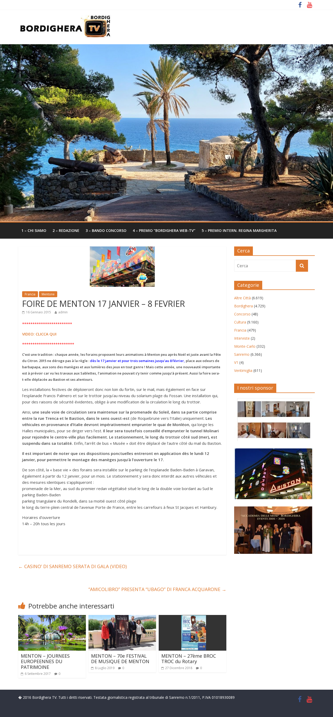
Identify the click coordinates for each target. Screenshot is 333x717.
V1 (236, 362)
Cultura (240, 322)
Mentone (48, 294)
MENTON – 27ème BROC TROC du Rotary (188, 659)
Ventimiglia (243, 370)
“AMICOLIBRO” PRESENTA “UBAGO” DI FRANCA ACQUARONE (157, 589)
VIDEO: (28, 334)
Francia (30, 294)
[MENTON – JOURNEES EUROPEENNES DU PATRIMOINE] (52, 618)
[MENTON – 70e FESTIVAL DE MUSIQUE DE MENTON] (122, 618)
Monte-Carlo (244, 346)
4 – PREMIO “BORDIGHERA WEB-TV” (164, 230)
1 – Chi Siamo (33, 230)
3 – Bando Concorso (106, 230)
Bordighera (243, 305)
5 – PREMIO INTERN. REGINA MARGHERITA (239, 230)
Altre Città (242, 297)
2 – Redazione (66, 230)
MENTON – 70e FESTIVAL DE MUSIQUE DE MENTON (120, 659)
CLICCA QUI (45, 334)
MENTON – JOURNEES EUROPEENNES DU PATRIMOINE (45, 661)
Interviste (242, 338)
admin (63, 312)
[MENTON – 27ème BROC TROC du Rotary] (192, 618)
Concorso (242, 314)
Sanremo (241, 354)
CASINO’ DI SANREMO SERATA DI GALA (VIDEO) (72, 566)
